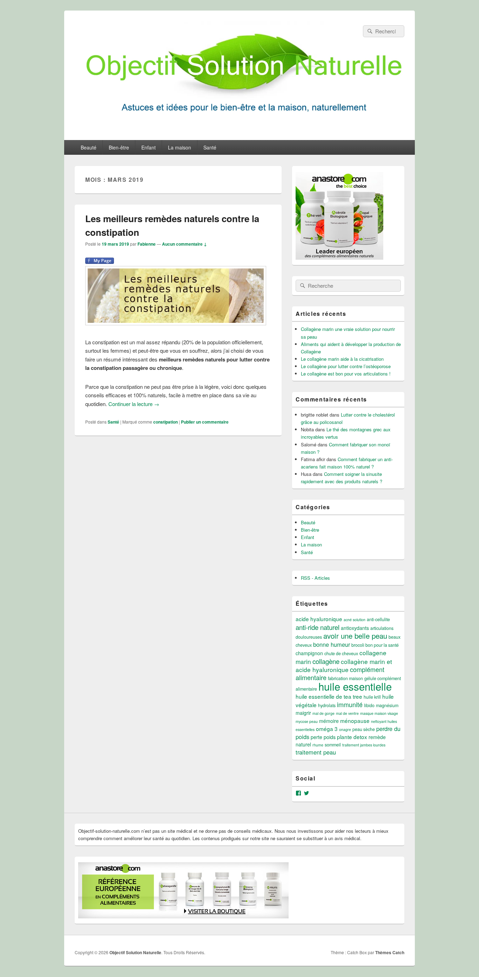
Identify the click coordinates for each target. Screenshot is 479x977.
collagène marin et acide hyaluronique (344, 665)
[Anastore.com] (339, 257)
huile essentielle (355, 686)
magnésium (387, 705)
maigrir (303, 712)
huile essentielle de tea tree (329, 696)
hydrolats (327, 705)
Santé (209, 147)
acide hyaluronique (319, 619)
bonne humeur (331, 644)
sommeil (333, 745)
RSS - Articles (315, 577)
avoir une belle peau (355, 635)
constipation (165, 422)
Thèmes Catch (389, 952)
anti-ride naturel (317, 627)
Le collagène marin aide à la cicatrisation (342, 358)
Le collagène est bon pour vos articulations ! (346, 373)
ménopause (355, 720)
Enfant (148, 147)
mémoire (329, 720)
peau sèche (363, 729)
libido (369, 705)
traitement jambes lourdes (363, 744)
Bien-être (119, 147)
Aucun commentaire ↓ (184, 244)
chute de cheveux (341, 653)
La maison (179, 147)
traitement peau (316, 752)
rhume (317, 744)
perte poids (323, 736)
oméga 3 (327, 728)
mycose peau (307, 721)
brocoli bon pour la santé (375, 645)
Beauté (88, 147)
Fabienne (146, 244)
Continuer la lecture (133, 403)
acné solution (354, 619)
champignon (309, 653)
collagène (325, 661)
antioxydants (355, 627)
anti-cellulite (378, 619)
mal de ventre (347, 713)
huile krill (372, 697)
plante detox (352, 736)
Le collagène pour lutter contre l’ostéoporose (346, 366)
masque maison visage (379, 713)
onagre (345, 729)
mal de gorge (323, 713)
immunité (350, 704)
